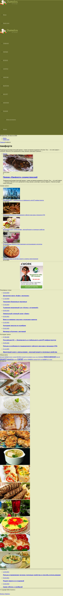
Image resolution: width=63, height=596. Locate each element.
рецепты (10, 359)
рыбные (15, 359)
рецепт (3, 359)
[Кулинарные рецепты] (9, 5)
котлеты (19, 357)
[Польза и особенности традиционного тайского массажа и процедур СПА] (11, 213)
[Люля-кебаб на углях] (15, 499)
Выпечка (6, 85)
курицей (24, 357)
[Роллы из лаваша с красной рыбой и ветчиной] (15, 481)
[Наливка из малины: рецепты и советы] (15, 516)
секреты (30, 359)
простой (58, 357)
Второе (5, 60)
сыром (44, 359)
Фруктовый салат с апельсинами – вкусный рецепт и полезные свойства (23, 229)
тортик (50, 359)
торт (48, 359)
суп (39, 359)
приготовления (50, 357)
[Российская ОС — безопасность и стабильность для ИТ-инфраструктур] (11, 199)
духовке (14, 357)
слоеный (35, 359)
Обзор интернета (11, 119)
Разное (5, 111)
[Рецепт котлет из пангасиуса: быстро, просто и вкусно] (15, 447)
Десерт (5, 94)
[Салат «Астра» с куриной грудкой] (15, 533)
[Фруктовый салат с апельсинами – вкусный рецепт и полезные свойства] (11, 228)
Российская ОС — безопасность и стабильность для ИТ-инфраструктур (23, 200)
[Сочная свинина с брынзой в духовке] (15, 430)
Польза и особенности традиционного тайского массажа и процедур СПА (24, 215)
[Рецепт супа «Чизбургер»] (15, 568)
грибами (6, 357)
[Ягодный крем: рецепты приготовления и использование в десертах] (11, 242)
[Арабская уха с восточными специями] (15, 464)
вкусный (2, 357)
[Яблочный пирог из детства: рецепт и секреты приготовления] (11, 257)
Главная (2, 142)
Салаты (5, 69)
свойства (25, 359)
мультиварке (29, 357)
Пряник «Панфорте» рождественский (20, 177)
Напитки (6, 102)
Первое (5, 52)
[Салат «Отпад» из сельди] (15, 378)
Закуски (5, 77)
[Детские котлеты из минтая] (15, 550)
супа (41, 359)
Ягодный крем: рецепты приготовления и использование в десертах (22, 244)
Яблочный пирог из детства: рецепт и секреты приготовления (20, 258)
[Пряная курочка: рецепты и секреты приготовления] (15, 395)
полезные (40, 357)
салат (20, 359)
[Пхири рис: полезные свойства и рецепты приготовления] (15, 412)
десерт (10, 357)
